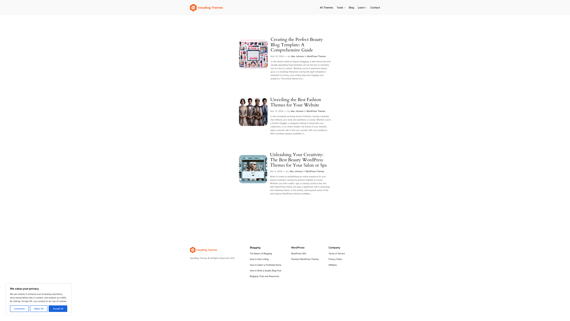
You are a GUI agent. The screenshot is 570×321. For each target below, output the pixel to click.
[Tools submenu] (344, 7)
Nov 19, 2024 (277, 56)
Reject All (38, 308)
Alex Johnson (297, 56)
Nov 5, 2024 (276, 171)
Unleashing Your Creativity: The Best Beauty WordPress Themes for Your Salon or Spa (298, 160)
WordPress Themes (316, 56)
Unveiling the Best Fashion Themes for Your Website (295, 102)
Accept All (58, 308)
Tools (340, 7)
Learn (361, 7)
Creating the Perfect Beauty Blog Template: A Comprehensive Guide (297, 45)
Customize (19, 308)
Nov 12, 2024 (276, 111)
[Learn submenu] (366, 7)
